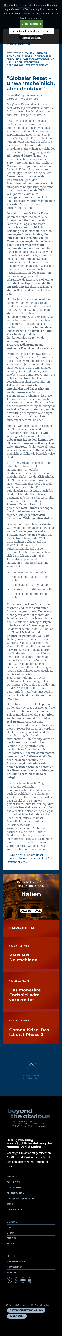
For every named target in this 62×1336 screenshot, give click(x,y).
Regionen (13, 56)
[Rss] (16, 1280)
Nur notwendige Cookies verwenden (31, 31)
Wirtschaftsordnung (38, 59)
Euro (10, 59)
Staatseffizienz (37, 65)
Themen (42, 53)
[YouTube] (23, 1280)
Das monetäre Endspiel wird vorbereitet (25, 995)
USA (18, 59)
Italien (29, 53)
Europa (27, 56)
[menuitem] (26, 1310)
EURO (10, 1204)
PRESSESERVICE (16, 1261)
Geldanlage (15, 65)
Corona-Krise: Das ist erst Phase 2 (29, 1032)
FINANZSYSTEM (15, 1193)
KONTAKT (12, 1272)
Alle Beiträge (31, 910)
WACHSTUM (14, 1187)
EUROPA (12, 1238)
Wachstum (31, 62)
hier (9, 1166)
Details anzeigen (31, 38)
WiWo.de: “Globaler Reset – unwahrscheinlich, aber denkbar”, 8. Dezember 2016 (30, 858)
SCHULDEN (13, 1182)
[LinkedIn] (29, 1280)
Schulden (15, 62)
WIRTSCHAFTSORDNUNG (21, 1198)
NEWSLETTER (14, 1267)
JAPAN (11, 1243)
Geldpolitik (43, 56)
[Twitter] (9, 1280)
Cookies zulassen (31, 24)
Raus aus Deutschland (23, 957)
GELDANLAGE (15, 1209)
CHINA (10, 1232)
